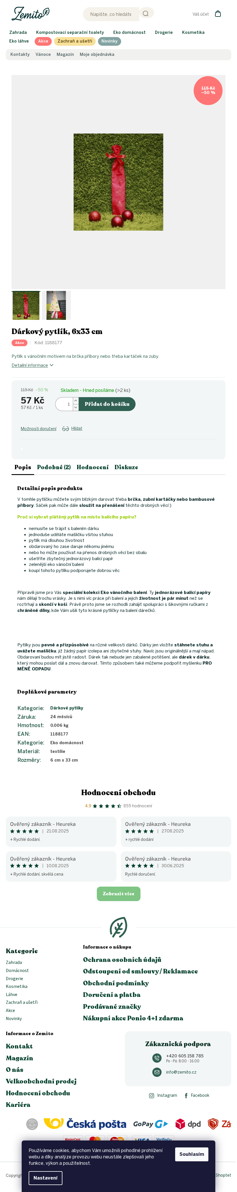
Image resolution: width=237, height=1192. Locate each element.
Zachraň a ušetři (22, 1002)
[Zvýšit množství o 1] (76, 400)
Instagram (167, 1095)
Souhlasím (191, 1154)
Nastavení (46, 1178)
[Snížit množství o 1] (76, 407)
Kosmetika (16, 986)
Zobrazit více (118, 894)
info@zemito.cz (181, 1072)
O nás (14, 1070)
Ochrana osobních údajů (122, 960)
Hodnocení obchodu (118, 793)
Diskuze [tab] (126, 467)
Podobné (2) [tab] (54, 467)
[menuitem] (18, 32)
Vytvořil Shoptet (216, 1175)
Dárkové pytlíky (66, 708)
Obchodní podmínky (116, 983)
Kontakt (19, 1046)
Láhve (11, 994)
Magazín (65, 55)
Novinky (14, 1019)
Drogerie (14, 979)
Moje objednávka (97, 55)
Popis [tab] (22, 467)
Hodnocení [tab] (93, 467)
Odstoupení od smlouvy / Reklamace (140, 971)
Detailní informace (30, 365)
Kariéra (18, 1105)
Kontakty (20, 55)
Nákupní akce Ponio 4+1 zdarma (133, 1018)
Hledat (146, 12)
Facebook (200, 1095)
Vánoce (43, 55)
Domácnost (17, 970)
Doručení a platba (111, 995)
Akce (10, 1010)
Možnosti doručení (38, 428)
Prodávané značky (112, 1006)
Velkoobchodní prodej (41, 1081)
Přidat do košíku (107, 404)
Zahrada (14, 962)
